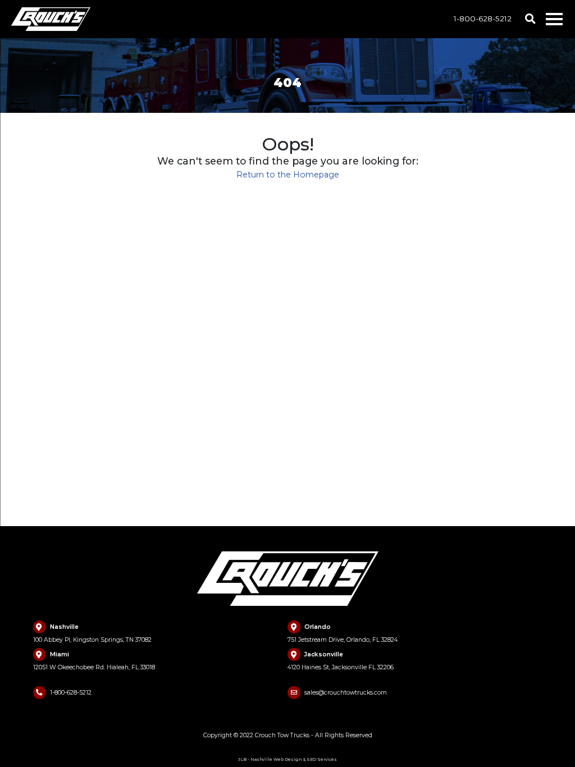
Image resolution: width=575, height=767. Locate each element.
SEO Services (322, 759)
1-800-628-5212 (483, 18)
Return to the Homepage (287, 175)
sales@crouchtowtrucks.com (345, 692)
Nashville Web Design (276, 759)
